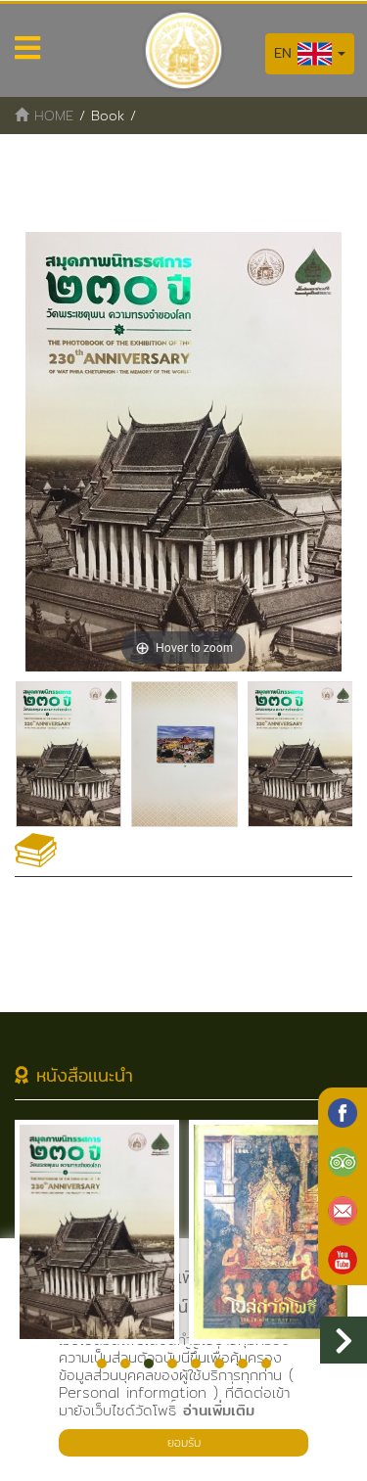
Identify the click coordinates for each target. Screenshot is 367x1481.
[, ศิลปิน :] (68, 754)
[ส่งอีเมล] (342, 1210)
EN (286, 53)
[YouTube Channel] (342, 1259)
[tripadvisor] (342, 1161)
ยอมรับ (184, 1442)
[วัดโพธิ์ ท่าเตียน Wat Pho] (342, 1113)
